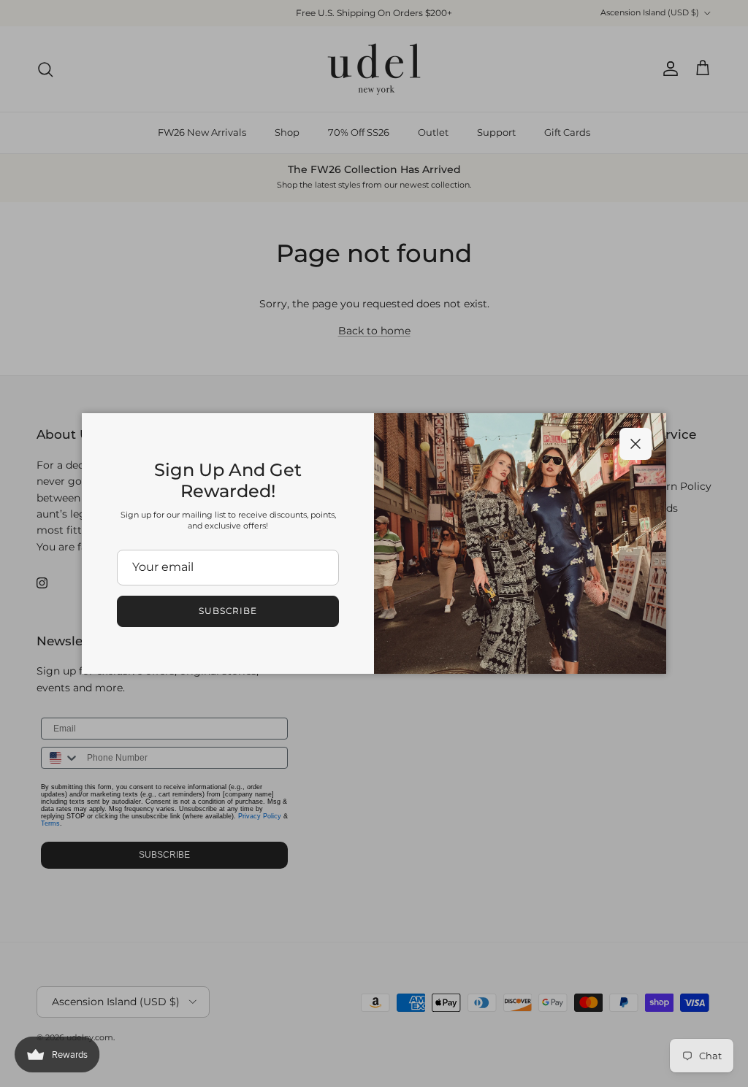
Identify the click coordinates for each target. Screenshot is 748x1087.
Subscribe (228, 610)
